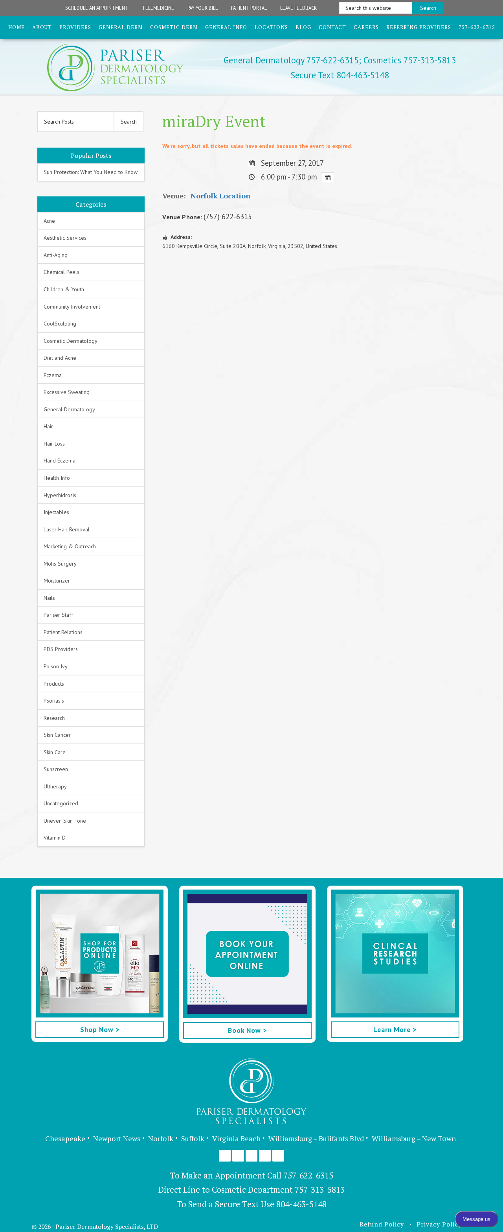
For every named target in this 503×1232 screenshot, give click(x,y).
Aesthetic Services (65, 237)
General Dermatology (69, 409)
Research (54, 717)
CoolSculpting (60, 323)
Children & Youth (64, 289)
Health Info (57, 477)
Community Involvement (72, 306)
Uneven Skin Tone (65, 820)
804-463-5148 (301, 1204)
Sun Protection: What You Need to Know (91, 172)
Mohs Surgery (60, 563)
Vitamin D (55, 837)
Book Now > (247, 1030)
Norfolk (160, 1138)
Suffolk (192, 1138)
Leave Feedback (298, 8)
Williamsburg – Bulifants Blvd (316, 1138)
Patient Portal (249, 8)
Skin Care (55, 752)
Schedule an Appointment (97, 8)
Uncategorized (61, 803)
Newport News (116, 1138)
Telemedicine (158, 8)
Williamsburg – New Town (414, 1138)
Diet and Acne (60, 357)
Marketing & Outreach (70, 546)
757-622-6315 (308, 1175)
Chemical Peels (61, 272)
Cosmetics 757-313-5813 (408, 60)
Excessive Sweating (67, 392)
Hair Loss (54, 443)
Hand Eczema (59, 460)
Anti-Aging (56, 255)
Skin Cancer (57, 734)
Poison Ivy (56, 666)
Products (54, 683)
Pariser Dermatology (129, 67)
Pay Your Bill (202, 8)
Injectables (56, 512)
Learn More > (395, 1029)
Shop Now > (99, 1029)
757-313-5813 (320, 1189)
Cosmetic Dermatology (70, 340)
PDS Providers (61, 649)
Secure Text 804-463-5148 (340, 75)
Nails (49, 597)
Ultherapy (55, 786)
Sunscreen (56, 769)
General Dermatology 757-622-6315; (292, 60)
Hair (48, 426)
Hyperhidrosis (60, 495)
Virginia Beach (236, 1138)
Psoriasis (54, 700)
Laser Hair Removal (67, 529)
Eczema (53, 375)
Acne (49, 220)
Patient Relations (63, 632)
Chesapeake (65, 1138)
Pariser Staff (58, 614)
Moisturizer (57, 580)
